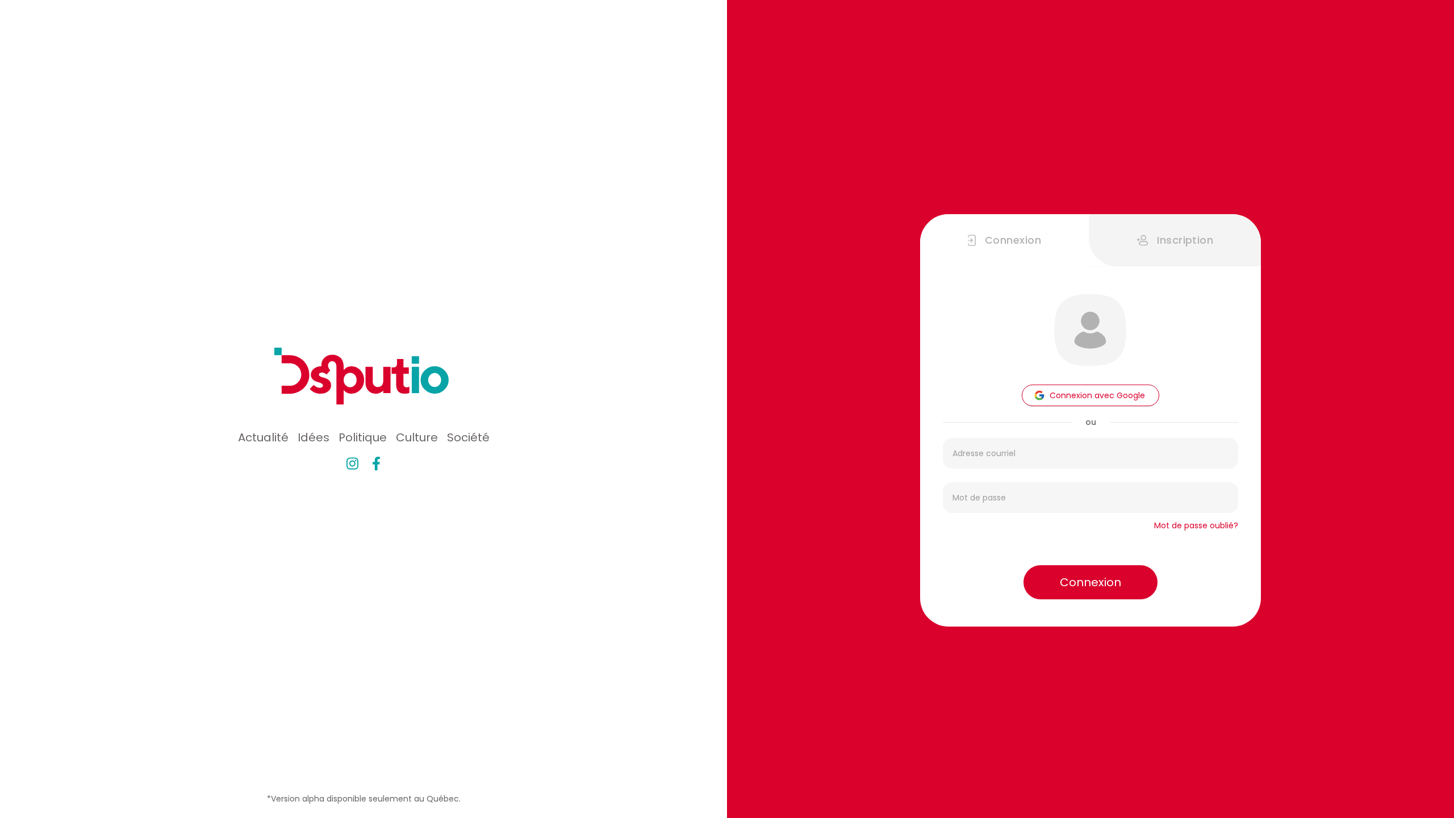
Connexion (1090, 582)
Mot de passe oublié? (1196, 525)
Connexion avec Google (1097, 395)
